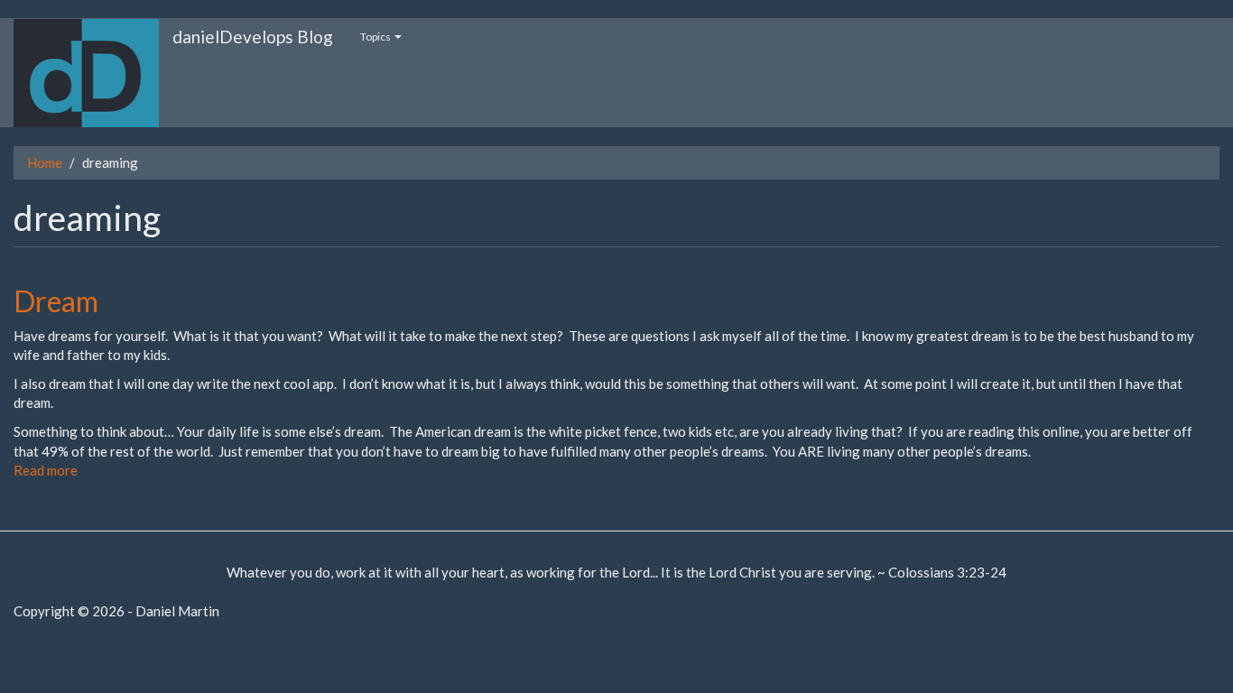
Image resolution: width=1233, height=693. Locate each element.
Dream (56, 301)
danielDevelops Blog (252, 36)
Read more (46, 470)
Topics (376, 36)
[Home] (93, 73)
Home (44, 162)
